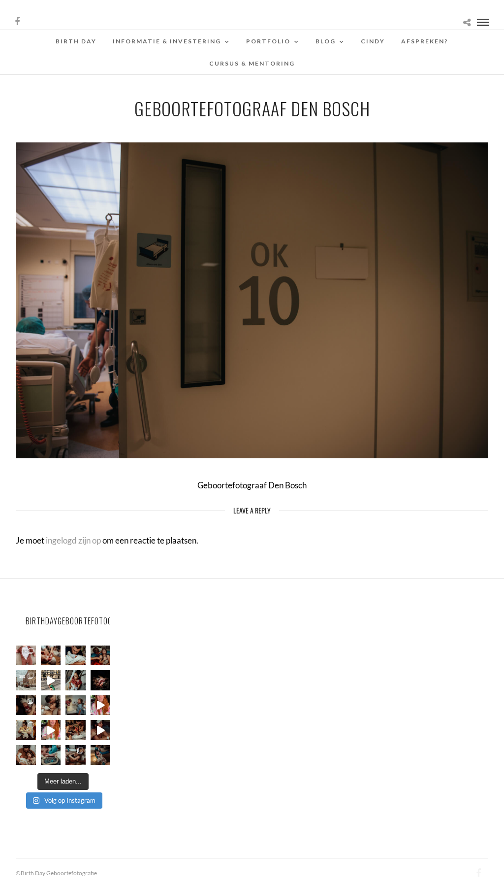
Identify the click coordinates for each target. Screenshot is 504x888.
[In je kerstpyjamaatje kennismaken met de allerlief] (26, 705)
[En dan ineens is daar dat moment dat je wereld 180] (75, 656)
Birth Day (76, 41)
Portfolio (268, 41)
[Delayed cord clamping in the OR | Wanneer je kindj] (101, 680)
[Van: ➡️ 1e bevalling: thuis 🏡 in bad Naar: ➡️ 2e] (101, 730)
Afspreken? (424, 41)
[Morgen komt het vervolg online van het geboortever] (75, 730)
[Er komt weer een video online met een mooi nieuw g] (26, 755)
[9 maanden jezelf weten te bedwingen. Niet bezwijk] (75, 755)
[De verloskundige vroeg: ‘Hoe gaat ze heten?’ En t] (51, 730)
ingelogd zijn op (73, 540)
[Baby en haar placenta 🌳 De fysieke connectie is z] (51, 755)
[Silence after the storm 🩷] (51, 705)
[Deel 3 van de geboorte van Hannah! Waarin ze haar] (101, 705)
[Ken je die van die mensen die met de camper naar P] (26, 680)
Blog (325, 41)
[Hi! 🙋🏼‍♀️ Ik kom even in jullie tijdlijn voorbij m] (101, 755)
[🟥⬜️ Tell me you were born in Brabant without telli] (75, 705)
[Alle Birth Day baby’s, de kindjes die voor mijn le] (26, 656)
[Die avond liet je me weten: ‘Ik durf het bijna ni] (101, 656)
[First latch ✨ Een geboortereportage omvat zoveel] (75, 680)
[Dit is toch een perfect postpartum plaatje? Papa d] (51, 656)
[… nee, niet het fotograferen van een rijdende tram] (51, 680)
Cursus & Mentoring (252, 63)
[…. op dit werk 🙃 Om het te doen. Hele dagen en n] (26, 730)
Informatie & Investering (167, 41)
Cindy (373, 41)
